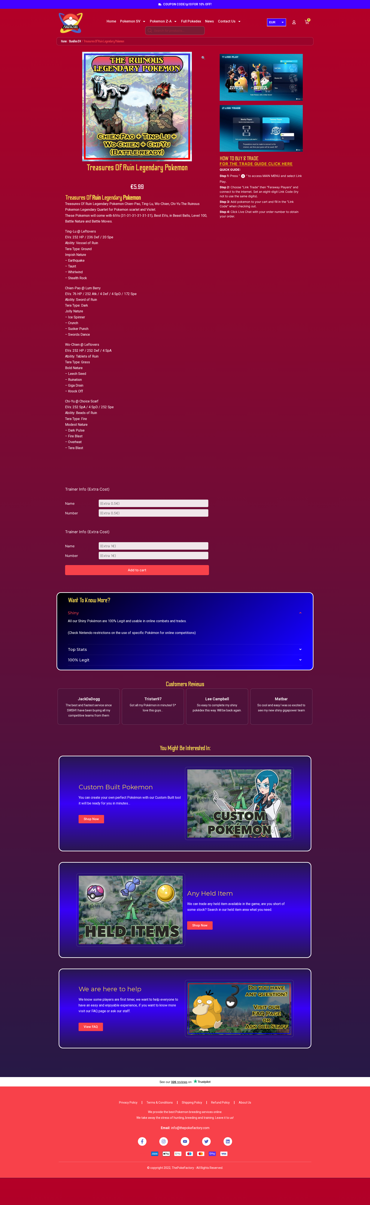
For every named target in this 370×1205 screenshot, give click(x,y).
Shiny (73, 613)
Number (71, 513)
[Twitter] (206, 1141)
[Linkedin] (228, 1141)
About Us (245, 1102)
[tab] (185, 613)
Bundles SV (75, 41)
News (209, 21)
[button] (91, 819)
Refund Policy (220, 1102)
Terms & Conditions (159, 1102)
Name (70, 503)
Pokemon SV (130, 21)
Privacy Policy (128, 1102)
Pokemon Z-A (161, 21)
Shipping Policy (192, 1102)
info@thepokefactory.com (190, 1128)
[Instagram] (163, 1141)
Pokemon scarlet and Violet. (135, 210)
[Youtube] (185, 1141)
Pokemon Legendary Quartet (86, 210)
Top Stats (77, 649)
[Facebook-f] (142, 1141)
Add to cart (137, 570)
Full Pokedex (191, 21)
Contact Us (227, 21)
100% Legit (79, 660)
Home (111, 21)
